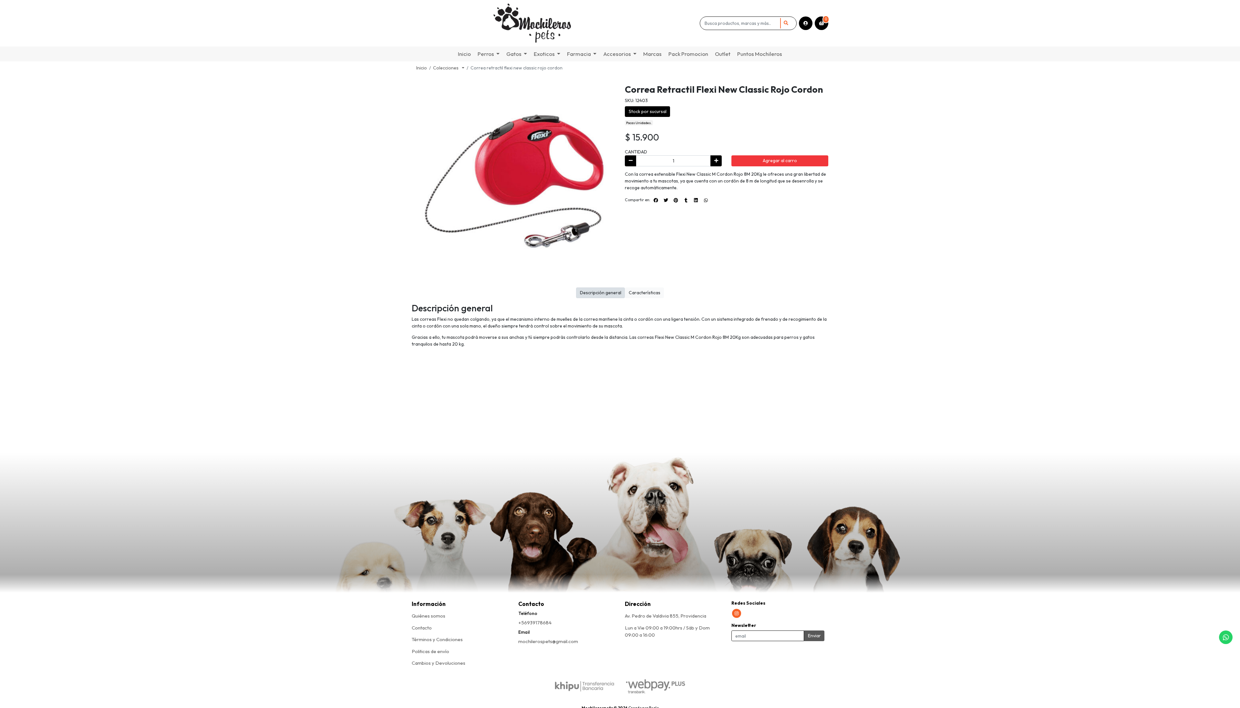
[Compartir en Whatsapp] (705, 200)
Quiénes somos (428, 616)
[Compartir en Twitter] (665, 200)
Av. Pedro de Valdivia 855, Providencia (665, 616)
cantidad (636, 152)
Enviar (814, 636)
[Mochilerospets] (555, 23)
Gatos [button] (514, 53)
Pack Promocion (688, 53)
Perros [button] (486, 53)
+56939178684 (535, 623)
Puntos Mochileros (759, 53)
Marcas (652, 53)
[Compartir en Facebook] (655, 200)
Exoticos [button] (544, 53)
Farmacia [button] (579, 53)
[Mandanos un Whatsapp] (1226, 637)
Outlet (722, 53)
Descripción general (600, 293)
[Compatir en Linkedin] (695, 200)
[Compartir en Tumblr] (685, 200)
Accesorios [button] (617, 53)
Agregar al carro (780, 160)
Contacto (422, 628)
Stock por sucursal (647, 111)
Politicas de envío (430, 651)
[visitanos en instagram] (736, 613)
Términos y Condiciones (437, 639)
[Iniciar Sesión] (805, 23)
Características (644, 293)
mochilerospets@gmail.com (548, 641)
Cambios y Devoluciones (438, 663)
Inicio (464, 53)
